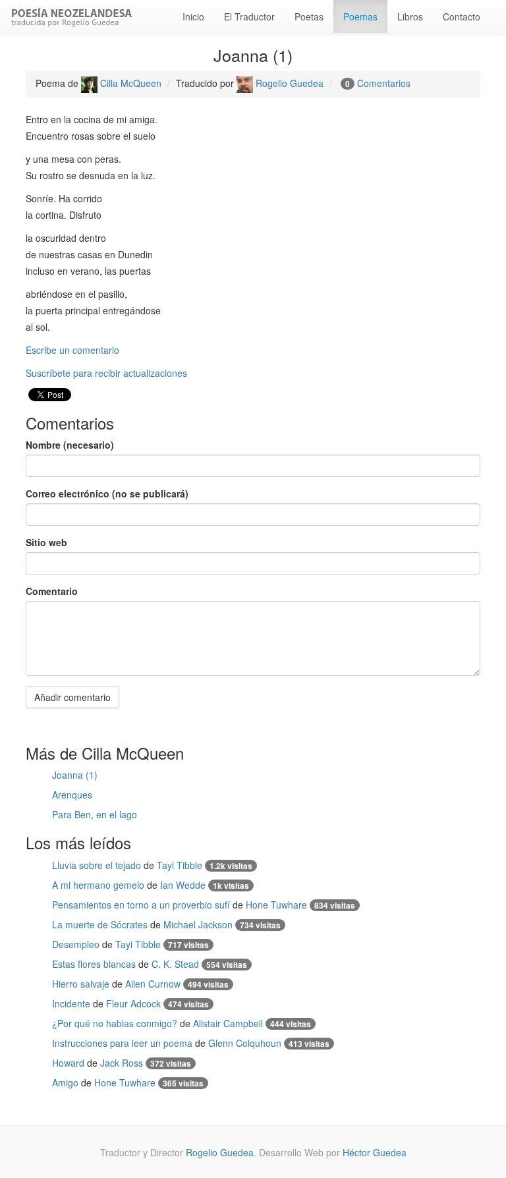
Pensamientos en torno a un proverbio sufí (141, 904)
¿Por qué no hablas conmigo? (114, 1023)
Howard (68, 1062)
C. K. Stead (175, 963)
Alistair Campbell (228, 1023)
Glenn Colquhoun (244, 1043)
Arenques (72, 794)
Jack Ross (121, 1062)
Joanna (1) (75, 774)
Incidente (71, 1003)
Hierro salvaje (80, 983)
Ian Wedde (183, 884)
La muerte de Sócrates (100, 924)
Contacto (461, 16)
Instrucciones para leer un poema (122, 1043)
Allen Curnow (153, 983)
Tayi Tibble (179, 865)
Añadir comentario (72, 697)
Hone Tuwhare (276, 904)
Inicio (193, 16)
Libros (410, 16)
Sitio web (46, 542)
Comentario (52, 591)
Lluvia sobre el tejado (96, 865)
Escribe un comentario (72, 349)
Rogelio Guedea (288, 83)
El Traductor (249, 16)
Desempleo (75, 944)
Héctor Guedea (375, 1152)
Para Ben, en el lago (94, 814)
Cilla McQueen (129, 83)
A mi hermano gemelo (98, 884)
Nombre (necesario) (70, 444)
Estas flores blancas (94, 963)
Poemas (360, 16)
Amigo (65, 1082)
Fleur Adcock (133, 1003)
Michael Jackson (198, 924)
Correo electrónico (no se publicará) (107, 493)
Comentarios (383, 83)
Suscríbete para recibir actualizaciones (106, 372)
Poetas (309, 16)
